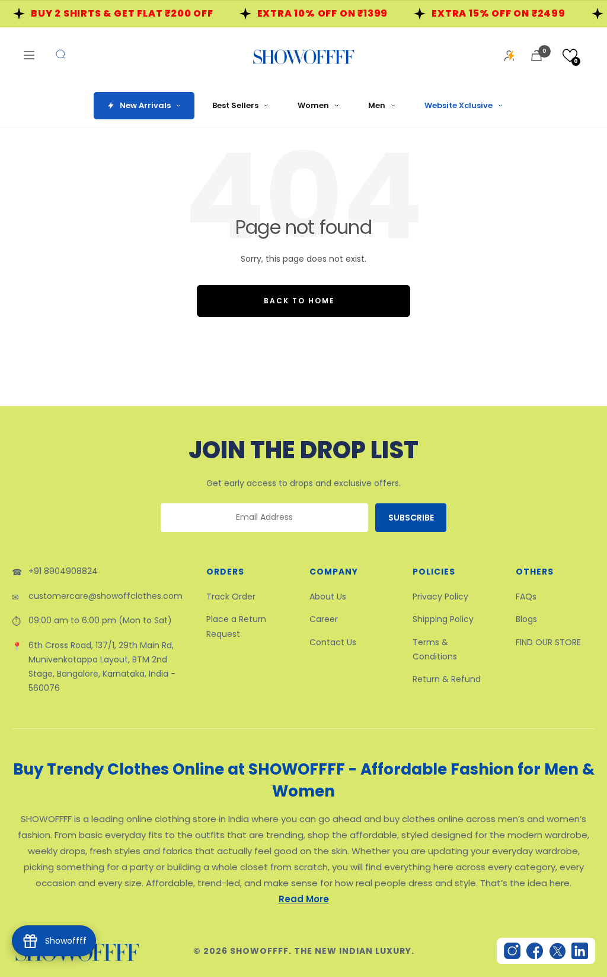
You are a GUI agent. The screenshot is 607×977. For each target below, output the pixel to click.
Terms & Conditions (435, 649)
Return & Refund (447, 679)
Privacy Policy (440, 596)
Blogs (526, 619)
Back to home (299, 301)
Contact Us (332, 642)
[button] (570, 55)
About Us (327, 596)
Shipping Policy (443, 619)
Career (323, 619)
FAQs (526, 596)
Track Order (230, 596)
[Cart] (536, 55)
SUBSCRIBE (411, 518)
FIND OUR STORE (548, 642)
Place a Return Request (236, 626)
